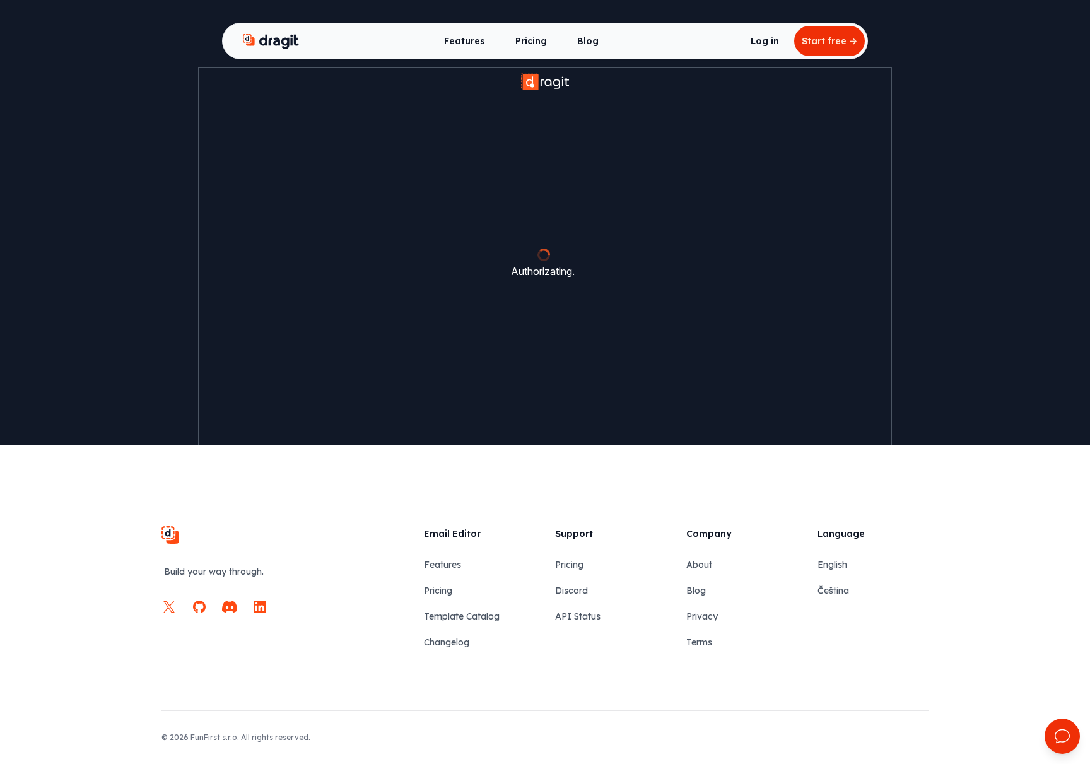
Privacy (702, 616)
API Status (578, 616)
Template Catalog (462, 616)
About (699, 564)
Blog (588, 41)
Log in (765, 41)
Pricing (531, 41)
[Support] (1062, 736)
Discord (571, 590)
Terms (699, 642)
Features (464, 41)
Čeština (833, 590)
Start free (829, 41)
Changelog (446, 642)
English (832, 564)
